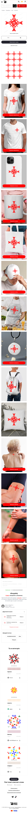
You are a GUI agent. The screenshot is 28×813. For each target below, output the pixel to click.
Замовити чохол (14, 185)
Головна (3, 10)
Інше (12, 10)
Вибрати (21, 616)
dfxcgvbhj (16, 10)
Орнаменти (8, 10)
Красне (9, 671)
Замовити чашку (14, 221)
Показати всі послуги (14, 627)
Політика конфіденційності (14, 790)
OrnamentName (18, 807)
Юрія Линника (16, 808)
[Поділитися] (20, 37)
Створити (23, 5)
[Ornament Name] (5, 1)
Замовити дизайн (14, 469)
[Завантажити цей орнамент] (20, 677)
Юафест (9, 765)
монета (9, 703)
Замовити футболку (14, 115)
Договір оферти (14, 788)
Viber (20, 636)
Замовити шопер (14, 256)
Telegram (14, 639)
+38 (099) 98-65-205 (11, 636)
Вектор (9, 734)
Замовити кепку (14, 292)
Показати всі (14, 779)
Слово (7, 595)
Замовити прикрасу (14, 362)
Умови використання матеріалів (14, 792)
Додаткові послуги (14, 45)
